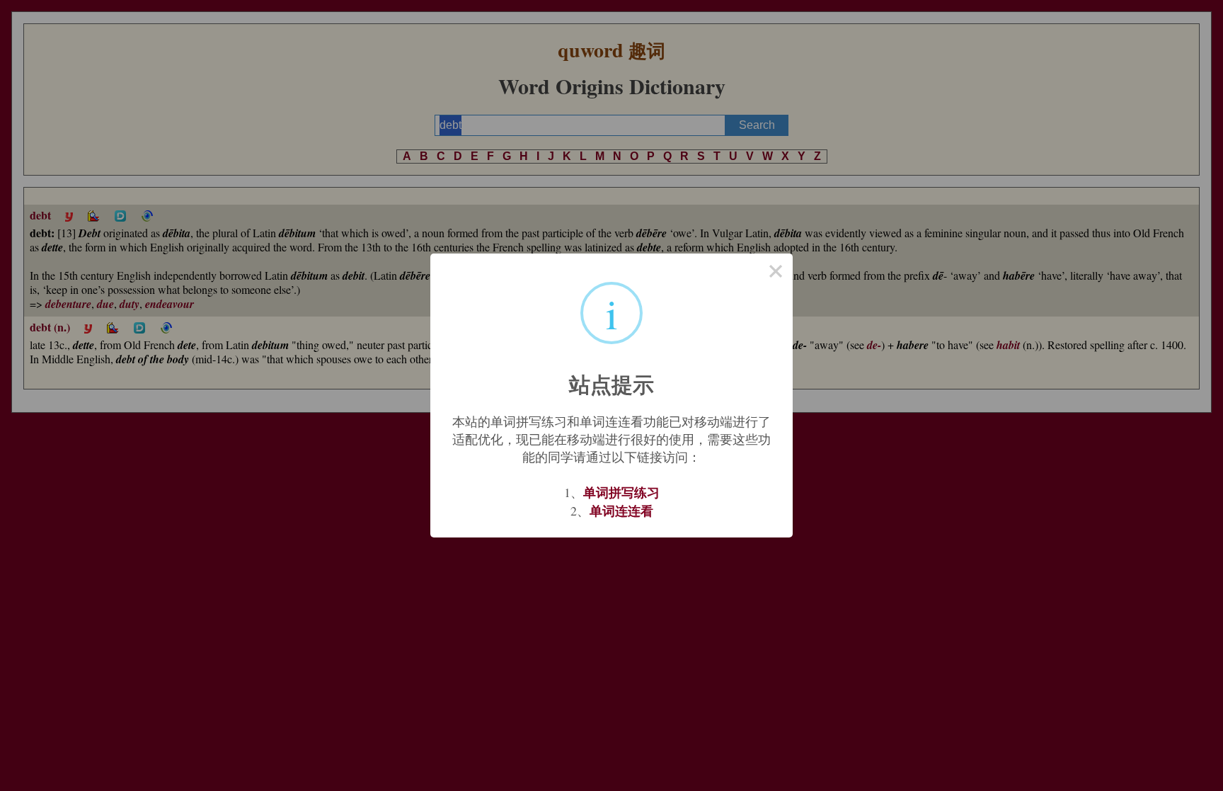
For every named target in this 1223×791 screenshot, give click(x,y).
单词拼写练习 (621, 492)
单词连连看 (621, 510)
